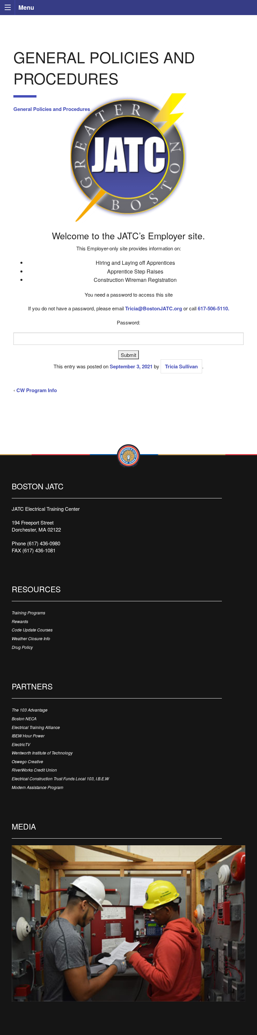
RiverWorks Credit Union (34, 770)
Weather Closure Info (31, 638)
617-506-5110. (213, 308)
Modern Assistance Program (37, 787)
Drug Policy (22, 647)
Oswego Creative (27, 761)
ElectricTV (21, 744)
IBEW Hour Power (28, 735)
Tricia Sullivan (181, 366)
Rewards (20, 621)
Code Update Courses (32, 629)
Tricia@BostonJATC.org (153, 308)
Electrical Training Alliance (36, 727)
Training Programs (28, 612)
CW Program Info (36, 390)
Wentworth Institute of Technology (42, 752)
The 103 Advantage (30, 710)
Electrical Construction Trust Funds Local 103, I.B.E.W (60, 778)
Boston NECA (24, 718)
